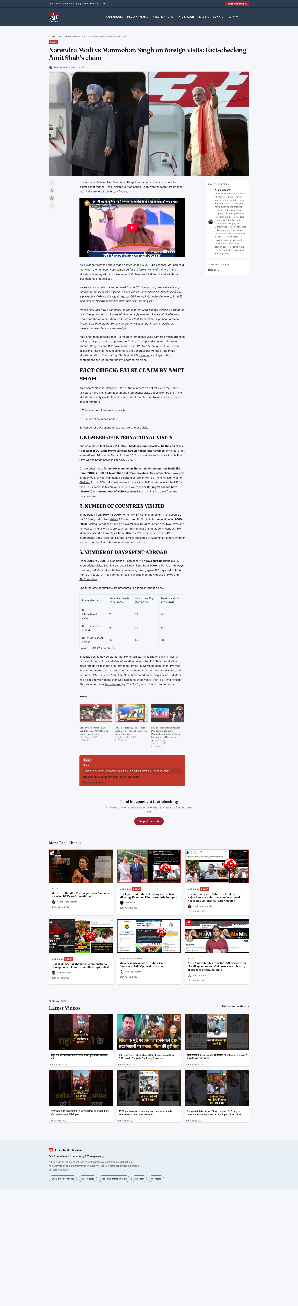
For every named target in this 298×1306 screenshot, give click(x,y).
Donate (218, 16)
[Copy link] (52, 205)
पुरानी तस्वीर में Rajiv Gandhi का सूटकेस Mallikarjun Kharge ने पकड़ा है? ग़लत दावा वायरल (217, 1056)
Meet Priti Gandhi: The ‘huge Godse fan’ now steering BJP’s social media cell (80, 894)
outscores (141, 537)
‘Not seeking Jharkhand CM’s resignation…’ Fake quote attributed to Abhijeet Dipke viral (80, 965)
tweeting (144, 355)
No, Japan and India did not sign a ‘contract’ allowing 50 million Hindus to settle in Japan (148, 895)
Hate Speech (185, 16)
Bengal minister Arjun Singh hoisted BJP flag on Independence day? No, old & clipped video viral (214, 1113)
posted (128, 264)
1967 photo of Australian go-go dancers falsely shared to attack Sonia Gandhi (145, 1113)
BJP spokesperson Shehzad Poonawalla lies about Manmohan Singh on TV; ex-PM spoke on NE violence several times (166, 734)
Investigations (162, 16)
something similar (157, 675)
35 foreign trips (157, 468)
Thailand (84, 482)
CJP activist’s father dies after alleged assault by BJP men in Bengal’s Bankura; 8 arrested (146, 1056)
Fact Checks (114, 16)
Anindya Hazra (64, 972)
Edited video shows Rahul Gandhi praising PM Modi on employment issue (93, 730)
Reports (203, 16)
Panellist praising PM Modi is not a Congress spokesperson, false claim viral (131, 730)
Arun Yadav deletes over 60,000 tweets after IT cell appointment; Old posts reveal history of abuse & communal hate (216, 966)
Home (52, 36)
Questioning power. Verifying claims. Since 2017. (77, 3)
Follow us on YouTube (235, 1006)
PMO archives (95, 477)
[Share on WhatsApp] (52, 198)
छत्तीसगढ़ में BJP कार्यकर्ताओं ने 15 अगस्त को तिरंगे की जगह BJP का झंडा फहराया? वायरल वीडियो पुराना (79, 1113)
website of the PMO (135, 397)
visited (114, 519)
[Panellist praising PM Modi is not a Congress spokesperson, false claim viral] (131, 713)
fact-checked (113, 684)
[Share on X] (52, 190)
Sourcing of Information (114, 1178)
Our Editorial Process (63, 1178)
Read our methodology (95, 782)
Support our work (237, 3)
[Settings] (246, 17)
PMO (170, 574)
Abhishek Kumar (133, 971)
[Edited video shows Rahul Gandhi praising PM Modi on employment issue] (95, 713)
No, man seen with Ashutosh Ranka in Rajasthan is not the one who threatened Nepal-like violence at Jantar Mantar (213, 897)
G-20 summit (92, 487)
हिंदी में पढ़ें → (213, 270)
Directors (156, 1178)
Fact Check (64, 36)
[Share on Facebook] (52, 183)
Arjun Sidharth (61, 67)
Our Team (139, 1178)
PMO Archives (88, 579)
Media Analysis (137, 16)
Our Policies (87, 1178)
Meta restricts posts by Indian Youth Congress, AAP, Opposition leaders (143, 964)
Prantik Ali (130, 902)
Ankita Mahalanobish (67, 901)
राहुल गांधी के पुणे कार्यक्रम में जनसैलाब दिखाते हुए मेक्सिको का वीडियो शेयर (79, 1056)
